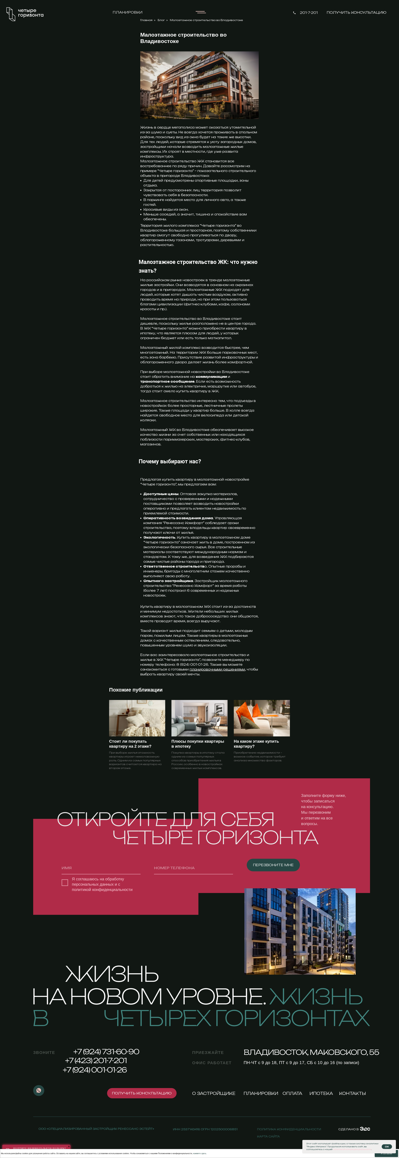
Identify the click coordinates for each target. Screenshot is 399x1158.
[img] (365, 1128)
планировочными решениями (217, 669)
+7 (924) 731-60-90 (106, 1051)
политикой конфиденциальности (102, 889)
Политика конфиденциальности (289, 1129)
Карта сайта (268, 1136)
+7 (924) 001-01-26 (94, 1069)
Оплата (292, 1093)
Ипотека (321, 1093)
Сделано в (348, 1129)
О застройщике (213, 1093)
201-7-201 (309, 13)
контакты (352, 1093)
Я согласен (386, 1153)
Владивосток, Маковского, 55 (311, 1052)
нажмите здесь (199, 1153)
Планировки (127, 12)
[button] (356, 12)
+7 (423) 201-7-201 (95, 1060)
